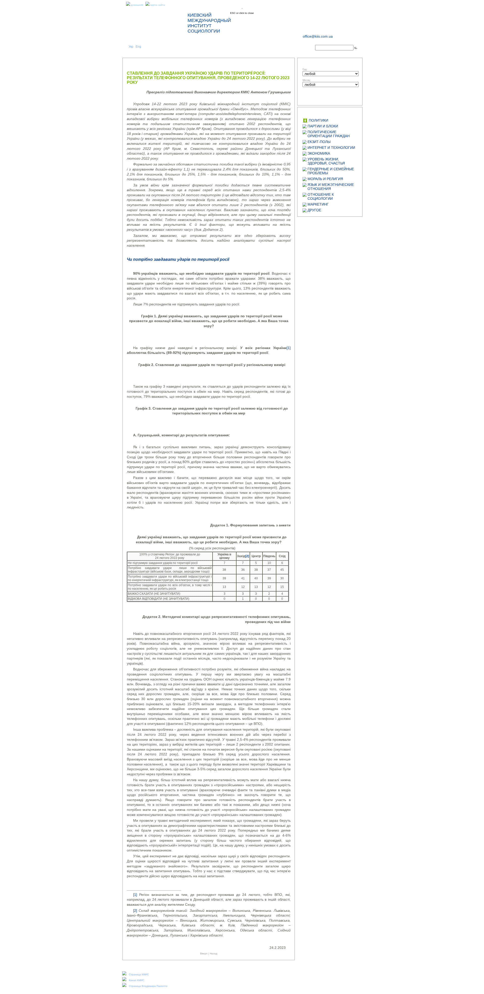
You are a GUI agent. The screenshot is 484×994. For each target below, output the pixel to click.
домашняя (137, 5)
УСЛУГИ (239, 48)
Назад (213, 953)
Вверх (203, 953)
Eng (138, 46)
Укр (131, 46)
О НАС (181, 48)
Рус (145, 46)
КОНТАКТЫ (298, 48)
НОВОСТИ (210, 48)
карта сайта (157, 5)
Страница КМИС (139, 974)
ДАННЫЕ (269, 48)
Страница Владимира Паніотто (148, 986)
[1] (289, 348)
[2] (135, 910)
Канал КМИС (136, 980)
